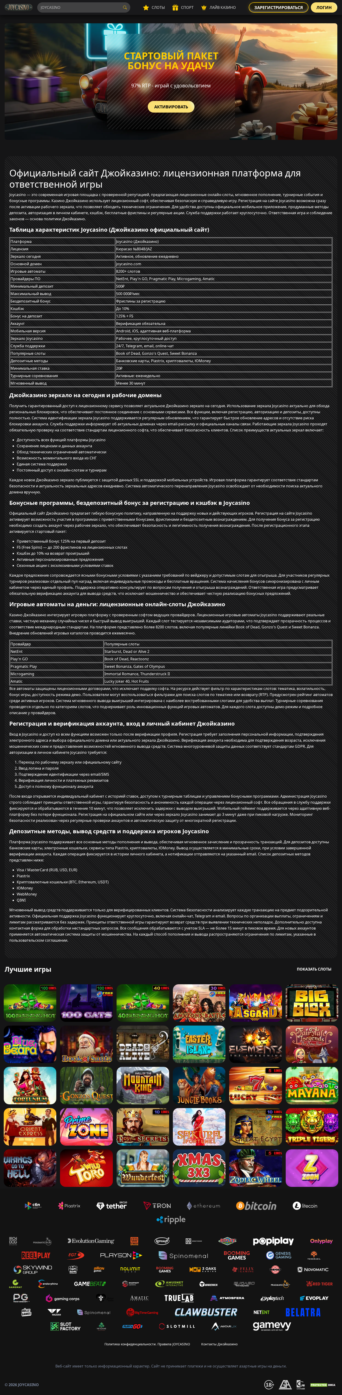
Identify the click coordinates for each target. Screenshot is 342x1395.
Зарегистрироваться (278, 7)
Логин (324, 7)
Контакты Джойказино (219, 1344)
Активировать (171, 107)
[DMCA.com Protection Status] (323, 1385)
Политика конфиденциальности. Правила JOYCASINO (147, 1344)
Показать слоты (314, 969)
